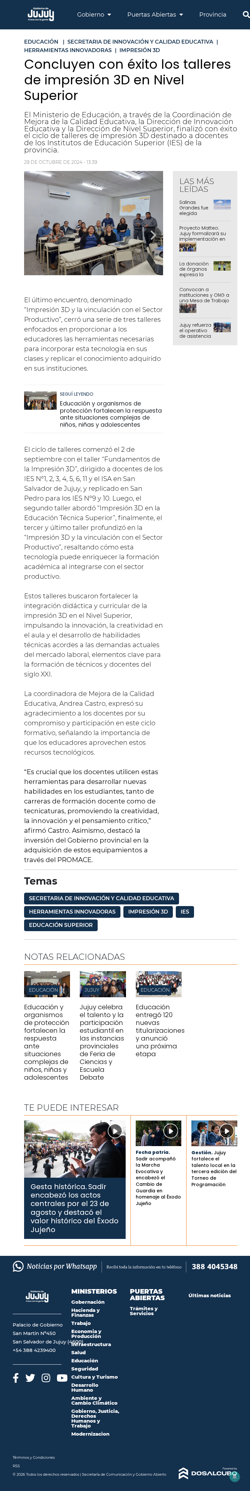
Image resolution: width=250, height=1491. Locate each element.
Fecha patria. (153, 1152)
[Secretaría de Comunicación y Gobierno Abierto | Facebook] (16, 1378)
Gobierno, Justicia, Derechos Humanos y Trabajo (95, 1418)
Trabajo (81, 1323)
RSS (16, 1466)
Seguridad (84, 1369)
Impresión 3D (148, 912)
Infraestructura (91, 1344)
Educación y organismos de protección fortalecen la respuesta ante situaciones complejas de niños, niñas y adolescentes (111, 414)
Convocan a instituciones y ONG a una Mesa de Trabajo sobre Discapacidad (204, 297)
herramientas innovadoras (72, 912)
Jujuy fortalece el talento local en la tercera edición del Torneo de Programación (214, 1168)
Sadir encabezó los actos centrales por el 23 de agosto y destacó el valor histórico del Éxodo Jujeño (74, 1208)
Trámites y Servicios (144, 1310)
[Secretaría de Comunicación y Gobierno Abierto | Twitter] (30, 1378)
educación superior (61, 925)
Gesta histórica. (59, 1187)
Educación (43, 990)
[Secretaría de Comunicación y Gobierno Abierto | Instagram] (46, 1378)
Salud (78, 1352)
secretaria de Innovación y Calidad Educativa (101, 898)
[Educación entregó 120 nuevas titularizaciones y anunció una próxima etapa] (159, 995)
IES (185, 912)
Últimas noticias (209, 1295)
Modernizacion (90, 1434)
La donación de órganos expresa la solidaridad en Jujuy (194, 275)
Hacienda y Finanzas (85, 1312)
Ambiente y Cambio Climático (94, 1400)
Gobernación (87, 1302)
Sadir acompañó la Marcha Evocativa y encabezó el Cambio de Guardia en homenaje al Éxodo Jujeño (158, 1181)
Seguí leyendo (76, 394)
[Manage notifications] (234, 1476)
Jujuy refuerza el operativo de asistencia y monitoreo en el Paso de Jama (195, 339)
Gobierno (91, 14)
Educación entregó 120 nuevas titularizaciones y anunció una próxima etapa (160, 1030)
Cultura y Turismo (94, 1377)
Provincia (213, 14)
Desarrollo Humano (84, 1387)
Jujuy (92, 990)
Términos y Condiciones (34, 1457)
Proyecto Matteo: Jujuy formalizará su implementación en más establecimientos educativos (202, 242)
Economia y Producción (86, 1333)
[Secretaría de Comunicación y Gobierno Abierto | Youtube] (62, 1378)
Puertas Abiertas (152, 14)
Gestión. (202, 1152)
